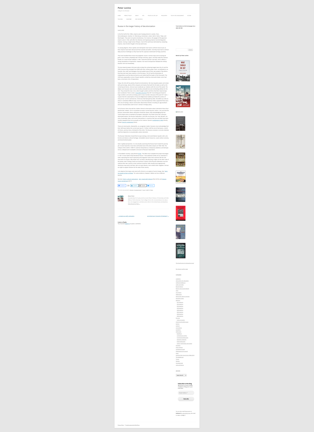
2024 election (180, 314)
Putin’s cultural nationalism (130, 179)
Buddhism (179, 333)
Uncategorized (137, 190)
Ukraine (132, 190)
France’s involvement (127, 122)
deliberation (179, 294)
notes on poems (181, 320)
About (137, 15)
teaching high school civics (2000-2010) (185, 355)
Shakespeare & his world (182, 351)
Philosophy (164, 15)
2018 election (180, 308)
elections (178, 300)
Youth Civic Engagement (177, 15)
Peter (151, 190)
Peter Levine (124, 7)
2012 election (180, 302)
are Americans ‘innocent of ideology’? (158, 216)
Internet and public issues (182, 322)
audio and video (180, 284)
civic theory (178, 292)
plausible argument (141, 93)
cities (177, 290)
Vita (143, 15)
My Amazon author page (182, 269)
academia (178, 279)
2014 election (180, 304)
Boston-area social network (182, 288)
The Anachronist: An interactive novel (185, 263)
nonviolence (179, 328)
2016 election (180, 306)
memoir (178, 326)
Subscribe (128, 19)
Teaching (120, 19)
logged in (127, 223)
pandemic (178, 330)
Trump (177, 359)
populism (178, 345)
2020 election (180, 310)
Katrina (177, 324)
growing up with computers (126, 216)
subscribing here (186, 413)
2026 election (180, 316)
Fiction (189, 15)
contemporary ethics (182, 335)
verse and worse (180, 365)
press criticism (179, 347)
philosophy (178, 332)
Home (119, 15)
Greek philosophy (181, 341)
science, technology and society (184, 343)
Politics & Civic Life (153, 15)
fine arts (178, 318)
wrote (139, 153)
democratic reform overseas (182, 296)
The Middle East (179, 357)
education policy (180, 298)
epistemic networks (181, 339)
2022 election (180, 312)
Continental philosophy (182, 337)
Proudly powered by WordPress (132, 425)
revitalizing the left (180, 349)
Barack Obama (179, 286)
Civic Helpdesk (139, 19)
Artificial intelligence (180, 283)
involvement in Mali (157, 120)
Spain (177, 353)
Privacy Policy (128, 15)
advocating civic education (182, 281)
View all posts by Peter (134, 204)
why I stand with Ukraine (145, 179)
